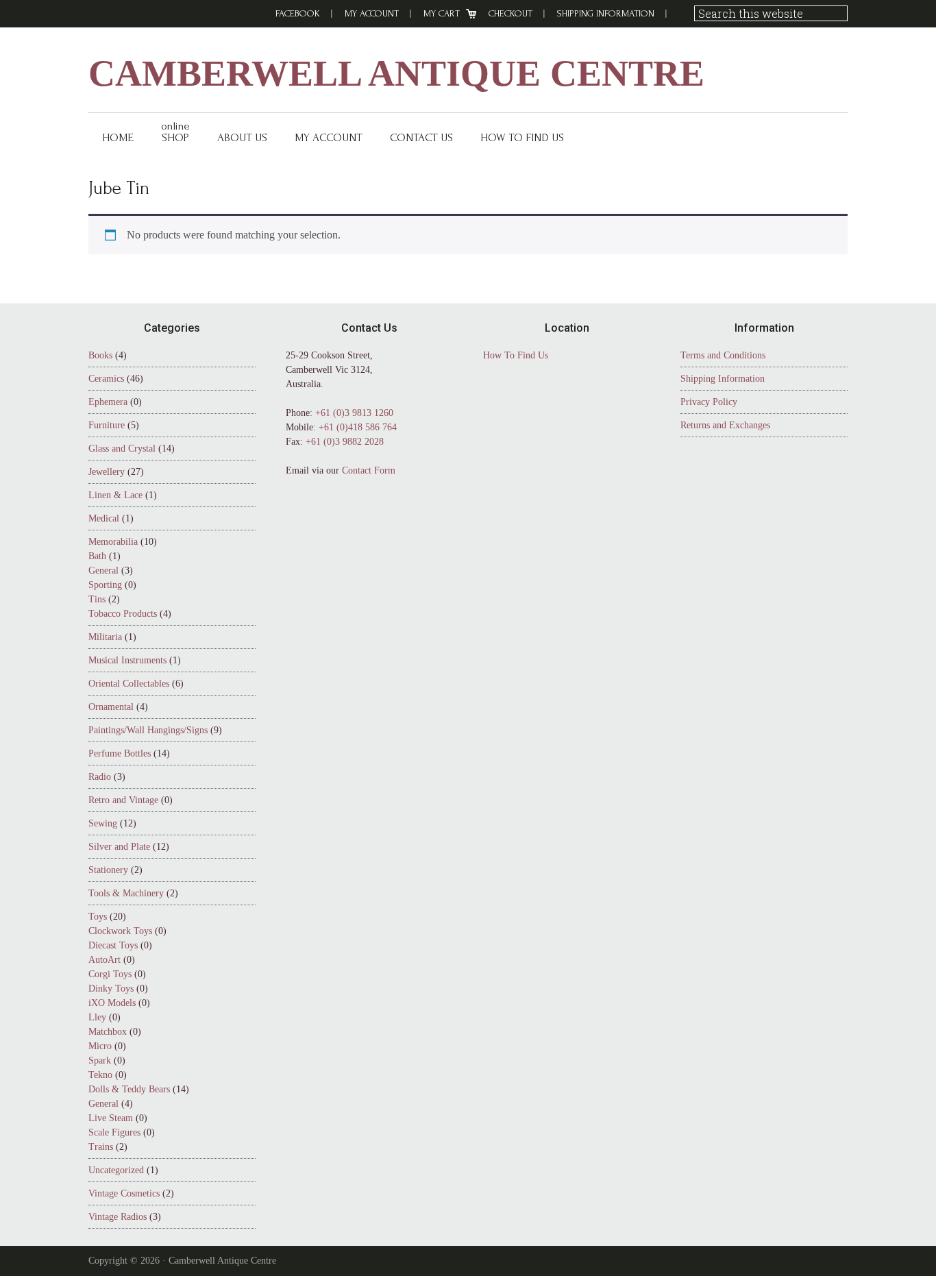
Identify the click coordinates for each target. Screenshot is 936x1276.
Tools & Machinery (126, 893)
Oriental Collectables (128, 683)
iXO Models (112, 1003)
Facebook (297, 13)
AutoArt (104, 960)
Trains (100, 1147)
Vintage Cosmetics (124, 1193)
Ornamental (111, 707)
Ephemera (107, 402)
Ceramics (106, 378)
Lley (97, 1017)
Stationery (108, 870)
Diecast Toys (113, 945)
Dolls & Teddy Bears (129, 1089)
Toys (97, 916)
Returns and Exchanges (725, 425)
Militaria (105, 637)
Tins (97, 599)
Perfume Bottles (119, 753)
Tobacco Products (122, 614)
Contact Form (368, 470)
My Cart (441, 13)
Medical (103, 518)
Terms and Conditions (722, 355)
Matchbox (107, 1032)
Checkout (510, 13)
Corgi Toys (110, 974)
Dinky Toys (111, 988)
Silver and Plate (119, 847)
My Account (372, 13)
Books (100, 355)
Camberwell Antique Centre (396, 73)
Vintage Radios (117, 1217)
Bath (97, 556)
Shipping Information (605, 13)
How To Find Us (515, 355)
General (103, 570)
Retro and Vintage (123, 800)
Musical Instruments (127, 660)
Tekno (100, 1075)
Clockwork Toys (120, 931)
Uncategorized (116, 1170)
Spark (99, 1060)
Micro (100, 1046)
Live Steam (110, 1118)
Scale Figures (114, 1132)
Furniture (106, 425)
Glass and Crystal (122, 448)
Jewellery (106, 472)
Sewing (102, 823)
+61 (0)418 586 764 (358, 427)
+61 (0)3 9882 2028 (345, 442)
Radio (99, 777)
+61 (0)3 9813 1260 (354, 413)
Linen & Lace (115, 495)
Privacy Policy (708, 402)
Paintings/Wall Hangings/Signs (148, 730)
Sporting (105, 585)
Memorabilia (113, 542)
